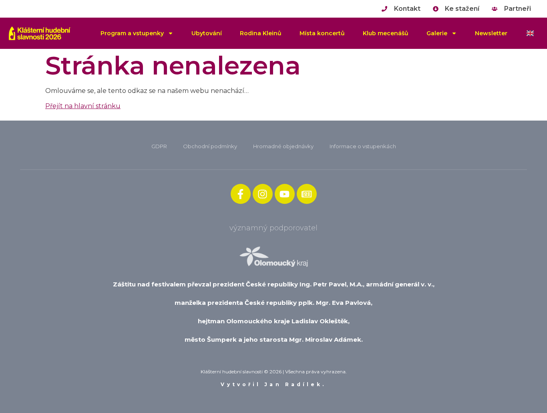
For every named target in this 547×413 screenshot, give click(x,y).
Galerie (436, 33)
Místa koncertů (322, 33)
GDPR (159, 146)
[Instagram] (263, 194)
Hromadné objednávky (283, 146)
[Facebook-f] (241, 194)
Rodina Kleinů (261, 33)
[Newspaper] (307, 194)
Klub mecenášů (385, 33)
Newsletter (491, 33)
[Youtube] (285, 194)
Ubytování (206, 33)
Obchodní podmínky (210, 146)
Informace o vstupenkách (363, 146)
